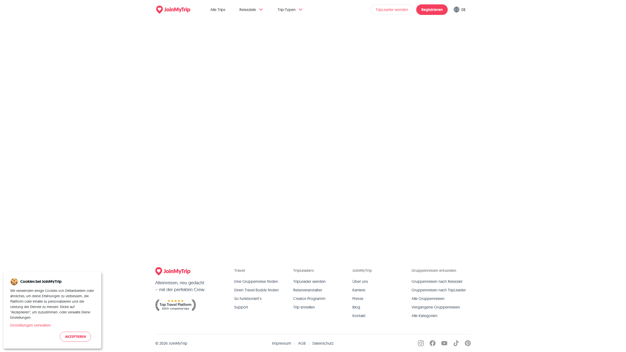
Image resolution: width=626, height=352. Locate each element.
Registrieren (432, 9)
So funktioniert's (248, 298)
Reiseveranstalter (307, 289)
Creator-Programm (309, 298)
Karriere (358, 289)
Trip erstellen (304, 307)
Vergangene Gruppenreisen (436, 307)
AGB (302, 343)
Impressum (281, 343)
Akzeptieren (75, 336)
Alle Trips (217, 9)
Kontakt (359, 315)
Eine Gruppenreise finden (256, 281)
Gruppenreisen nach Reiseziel (437, 281)
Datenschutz (323, 343)
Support (241, 307)
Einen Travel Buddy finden (256, 289)
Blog (356, 307)
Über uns (360, 281)
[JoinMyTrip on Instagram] (421, 343)
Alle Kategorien (424, 315)
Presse (357, 298)
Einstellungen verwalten (30, 325)
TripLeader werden (392, 9)
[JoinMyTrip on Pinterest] (468, 343)
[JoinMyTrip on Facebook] (433, 343)
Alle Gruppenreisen (428, 298)
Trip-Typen (287, 9)
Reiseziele (247, 9)
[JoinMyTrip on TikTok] (456, 343)
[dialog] (52, 310)
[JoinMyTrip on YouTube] (444, 343)
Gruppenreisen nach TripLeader (439, 289)
